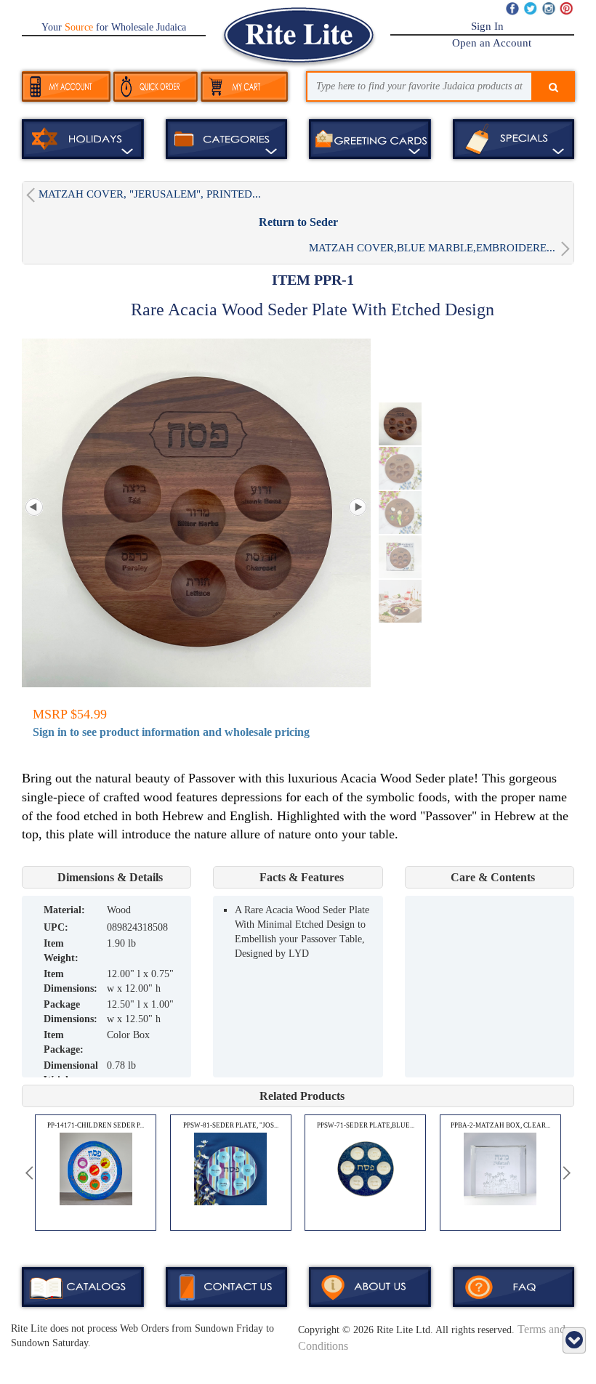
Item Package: (64, 1042)
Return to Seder (298, 222)
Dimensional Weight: (71, 1072)
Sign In (487, 26)
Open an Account (491, 43)
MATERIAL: (64, 910)
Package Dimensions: (70, 1011)
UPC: (56, 927)
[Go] (553, 88)
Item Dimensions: (70, 981)
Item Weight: (61, 950)
